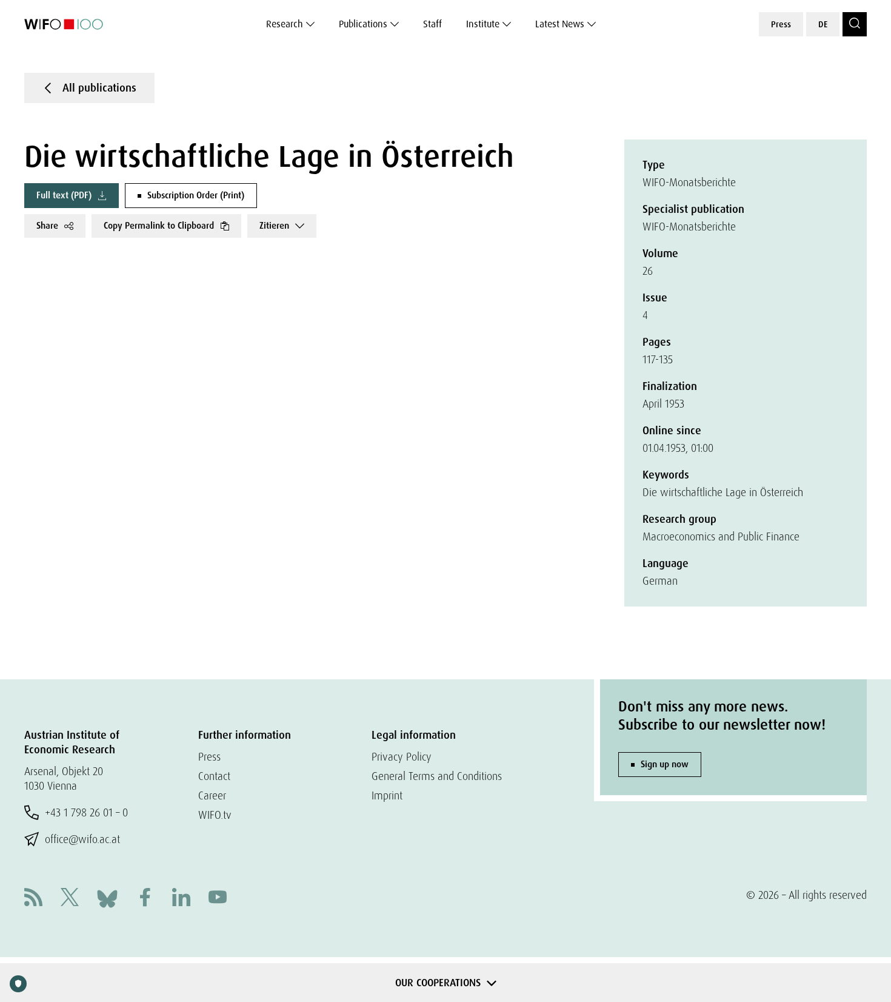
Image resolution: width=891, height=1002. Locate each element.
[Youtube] (218, 898)
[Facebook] (145, 898)
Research (284, 24)
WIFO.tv (215, 815)
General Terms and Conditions (437, 776)
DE (822, 24)
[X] (70, 898)
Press (781, 24)
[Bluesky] (107, 897)
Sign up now (665, 764)
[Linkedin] (181, 898)
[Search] (855, 24)
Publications (363, 24)
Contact (214, 776)
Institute (482, 24)
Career (212, 795)
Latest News (559, 24)
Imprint (387, 795)
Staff (432, 24)
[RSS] (33, 898)
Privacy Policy (402, 757)
